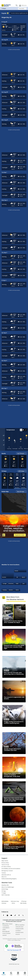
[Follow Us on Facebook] (3, 915)
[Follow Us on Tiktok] (15, 915)
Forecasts (21, 8)
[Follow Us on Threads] (19, 915)
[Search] (16, 5)
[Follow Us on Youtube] (11, 915)
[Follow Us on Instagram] (7, 915)
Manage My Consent (7, 870)
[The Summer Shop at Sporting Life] (23, 588)
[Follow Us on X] (23, 915)
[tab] (21, 430)
